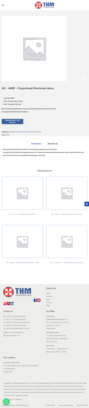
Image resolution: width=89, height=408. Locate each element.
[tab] (36, 143)
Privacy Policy (50, 405)
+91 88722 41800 (11, 316)
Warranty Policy (82, 405)
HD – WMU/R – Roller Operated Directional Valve (22, 262)
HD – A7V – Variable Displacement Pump (22, 214)
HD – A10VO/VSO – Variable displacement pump (66, 262)
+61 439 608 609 (9, 369)
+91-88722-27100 (9, 319)
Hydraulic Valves (21, 132)
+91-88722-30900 (9, 328)
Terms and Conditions (65, 405)
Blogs (48, 305)
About (48, 299)
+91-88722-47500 (9, 325)
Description (36, 144)
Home (48, 293)
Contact (49, 302)
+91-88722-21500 (9, 322)
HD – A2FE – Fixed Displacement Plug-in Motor (66, 214)
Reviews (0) (53, 144)
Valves (7, 135)
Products (49, 296)
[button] (6, 401)
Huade (12, 132)
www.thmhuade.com (13, 335)
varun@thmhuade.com (15, 332)
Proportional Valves (34, 132)
